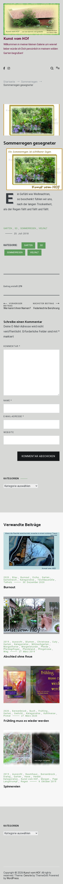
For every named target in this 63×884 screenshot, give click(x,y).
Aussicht (17, 642)
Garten (8, 228)
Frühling (43, 711)
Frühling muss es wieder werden (26, 721)
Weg (6, 651)
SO (16, 228)
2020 (6, 577)
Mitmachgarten (40, 644)
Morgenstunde (30, 646)
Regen (24, 781)
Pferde (44, 646)
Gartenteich (10, 580)
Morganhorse (11, 646)
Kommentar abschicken (38, 456)
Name (8, 400)
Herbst (37, 776)
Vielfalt (43, 228)
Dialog (7, 776)
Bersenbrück (19, 711)
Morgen (45, 779)
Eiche (36, 577)
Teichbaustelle (45, 580)
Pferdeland (29, 649)
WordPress (13, 878)
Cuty (54, 642)
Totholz (8, 582)
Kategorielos (27, 580)
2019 (6, 642)
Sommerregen (28, 228)
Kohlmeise (49, 713)
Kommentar (12, 346)
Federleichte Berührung (46, 306)
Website (9, 432)
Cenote (28, 875)
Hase (27, 776)
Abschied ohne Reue (18, 656)
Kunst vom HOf (16, 39)
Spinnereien (12, 786)
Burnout (24, 577)
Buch (32, 711)
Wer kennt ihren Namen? (17, 306)
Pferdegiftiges (12, 649)
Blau (14, 577)
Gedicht (18, 713)
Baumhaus (32, 774)
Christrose (43, 642)
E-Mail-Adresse (14, 416)
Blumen (30, 642)
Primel (7, 716)
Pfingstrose (44, 649)
